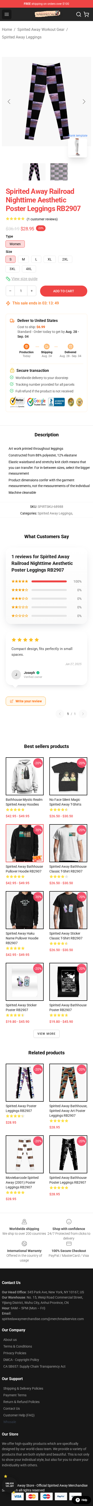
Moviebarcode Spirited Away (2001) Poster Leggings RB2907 (22, 1182)
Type (9, 236)
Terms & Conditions (17, 1346)
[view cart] (86, 14)
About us (10, 1340)
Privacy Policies (14, 1353)
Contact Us (11, 1408)
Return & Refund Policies (21, 1402)
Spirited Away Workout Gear (40, 29)
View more (46, 1033)
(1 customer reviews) (42, 219)
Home (7, 29)
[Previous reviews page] (60, 714)
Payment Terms (14, 1395)
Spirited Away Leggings (21, 37)
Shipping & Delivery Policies (23, 1388)
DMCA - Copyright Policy (21, 1360)
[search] (79, 14)
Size (9, 252)
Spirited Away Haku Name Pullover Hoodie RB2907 (22, 938)
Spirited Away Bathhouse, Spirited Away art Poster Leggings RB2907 (68, 1110)
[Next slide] (84, 102)
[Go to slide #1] (34, 171)
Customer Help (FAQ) (19, 1415)
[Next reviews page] (83, 714)
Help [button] (84, 1500)
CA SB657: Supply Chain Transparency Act (34, 1366)
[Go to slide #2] (58, 171)
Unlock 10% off (9, 1484)
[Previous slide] (9, 102)
